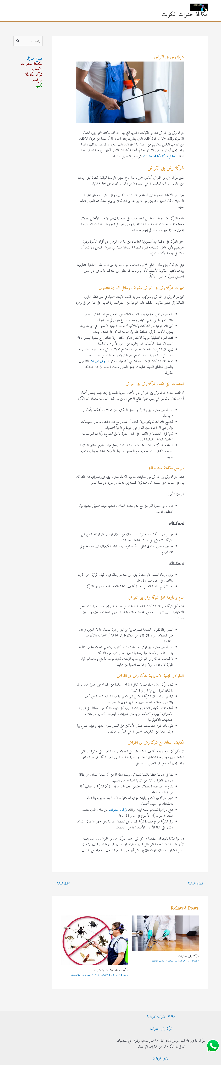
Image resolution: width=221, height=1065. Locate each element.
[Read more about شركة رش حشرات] (165, 933)
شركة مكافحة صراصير (34, 77)
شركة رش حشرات (188, 956)
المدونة (168, 961)
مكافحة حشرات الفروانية (161, 1016)
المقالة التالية (61, 883)
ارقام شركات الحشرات (180, 961)
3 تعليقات (195, 961)
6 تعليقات (124, 975)
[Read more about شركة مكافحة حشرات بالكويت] (94, 940)
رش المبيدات (97, 361)
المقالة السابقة (197, 883)
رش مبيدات (89, 975)
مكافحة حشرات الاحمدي (32, 66)
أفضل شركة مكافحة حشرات (159, 156)
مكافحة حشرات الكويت (185, 14)
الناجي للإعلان (161, 1059)
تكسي (39, 85)
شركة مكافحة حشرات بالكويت (111, 970)
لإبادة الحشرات (118, 810)
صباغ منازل (34, 58)
